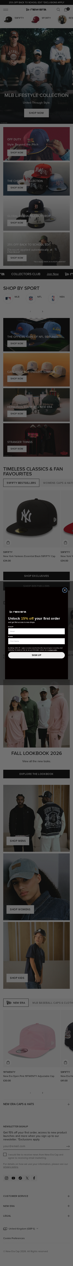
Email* (11, 626)
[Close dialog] (64, 590)
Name (10, 636)
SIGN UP (36, 655)
